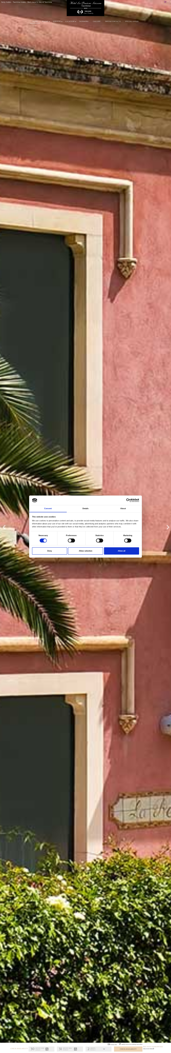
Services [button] (57, 21)
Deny (49, 551)
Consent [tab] (48, 509)
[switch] (71, 540)
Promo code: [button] (113, 1044)
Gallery (97, 21)
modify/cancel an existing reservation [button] (131, 1044)
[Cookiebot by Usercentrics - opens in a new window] (128, 500)
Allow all (121, 551)
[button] (42, 1049)
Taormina (83, 21)
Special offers (132, 21)
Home (35, 21)
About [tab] (123, 509)
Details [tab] (85, 509)
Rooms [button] (45, 21)
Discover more (148, 1048)
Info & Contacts (113, 21)
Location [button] (69, 21)
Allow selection (85, 551)
